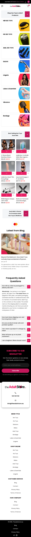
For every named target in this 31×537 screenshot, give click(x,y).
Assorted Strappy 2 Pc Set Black (22, 178)
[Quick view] (13, 151)
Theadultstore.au (18, 522)
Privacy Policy (15, 489)
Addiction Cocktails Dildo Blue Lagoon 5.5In (22, 156)
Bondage (15, 435)
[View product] (6, 173)
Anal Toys (15, 431)
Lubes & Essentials (15, 438)
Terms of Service (15, 493)
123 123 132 (15, 396)
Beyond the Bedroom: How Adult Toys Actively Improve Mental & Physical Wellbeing (14, 259)
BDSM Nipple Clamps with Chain (7, 200)
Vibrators (15, 424)
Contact (15, 486)
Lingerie (15, 441)
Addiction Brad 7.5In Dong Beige (7, 178)
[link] (16, 224)
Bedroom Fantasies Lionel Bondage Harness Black (22, 200)
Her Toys (15, 417)
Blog (15, 483)
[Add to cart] (6, 151)
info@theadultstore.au (15, 404)
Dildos (15, 428)
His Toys (15, 421)
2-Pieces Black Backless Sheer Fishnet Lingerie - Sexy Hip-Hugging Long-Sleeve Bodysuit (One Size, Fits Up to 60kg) (8, 156)
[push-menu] (2, 6)
